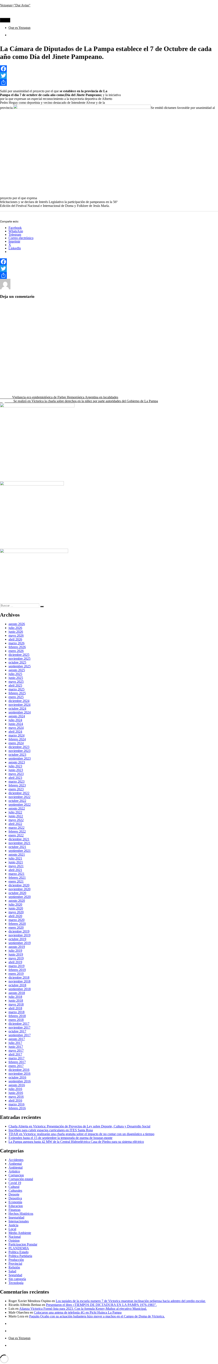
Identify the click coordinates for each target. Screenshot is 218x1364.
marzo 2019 (16, 966)
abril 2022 (15, 824)
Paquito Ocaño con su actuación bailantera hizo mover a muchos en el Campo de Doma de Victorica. (97, 1316)
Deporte (79, 288)
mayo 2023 (16, 774)
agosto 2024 (17, 716)
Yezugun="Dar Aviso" (15, 5)
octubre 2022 (17, 801)
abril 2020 (15, 916)
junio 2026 (16, 631)
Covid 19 (15, 1183)
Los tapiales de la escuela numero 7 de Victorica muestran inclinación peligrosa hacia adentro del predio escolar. (131, 1301)
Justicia (13, 1225)
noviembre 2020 (19, 889)
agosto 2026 (17, 624)
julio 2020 (15, 904)
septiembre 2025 (20, 666)
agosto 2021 (17, 854)
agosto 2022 (17, 808)
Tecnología (16, 1283)
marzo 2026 (16, 643)
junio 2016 (16, 1093)
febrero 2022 (17, 831)
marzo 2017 (16, 1058)
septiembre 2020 (20, 897)
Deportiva (15, 1198)
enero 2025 (16, 697)
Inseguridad (16, 1217)
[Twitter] (109, 75)
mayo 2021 (16, 866)
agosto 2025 (17, 670)
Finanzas (14, 1210)
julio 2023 (15, 766)
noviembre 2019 (19, 935)
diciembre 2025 (19, 654)
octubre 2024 (17, 708)
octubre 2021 (17, 847)
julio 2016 (15, 1089)
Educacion (16, 1206)
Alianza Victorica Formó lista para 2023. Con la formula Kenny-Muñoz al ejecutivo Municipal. (83, 1308)
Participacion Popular (23, 1244)
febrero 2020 (17, 923)
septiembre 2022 (20, 804)
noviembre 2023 (19, 751)
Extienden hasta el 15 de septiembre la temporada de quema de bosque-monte (60, 1138)
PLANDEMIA (19, 1248)
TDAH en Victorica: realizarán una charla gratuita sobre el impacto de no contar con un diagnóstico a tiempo (81, 1134)
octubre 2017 (17, 1031)
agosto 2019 (17, 947)
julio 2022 (15, 812)
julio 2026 (15, 628)
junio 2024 (16, 724)
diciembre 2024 (19, 701)
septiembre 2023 (20, 758)
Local (12, 1229)
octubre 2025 (17, 662)
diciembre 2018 (19, 977)
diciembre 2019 (19, 931)
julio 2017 (15, 1043)
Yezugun (16, 288)
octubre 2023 (17, 754)
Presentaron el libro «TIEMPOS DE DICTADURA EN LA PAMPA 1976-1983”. (101, 1305)
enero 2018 (16, 1020)
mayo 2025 (16, 681)
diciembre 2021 (19, 839)
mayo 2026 (16, 635)
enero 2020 (16, 927)
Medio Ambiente (20, 1233)
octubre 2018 (17, 985)
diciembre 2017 (19, 1023)
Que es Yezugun (19, 27)
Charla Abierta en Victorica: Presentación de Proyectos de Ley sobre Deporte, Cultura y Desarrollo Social (79, 1126)
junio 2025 (16, 678)
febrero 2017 (17, 1062)
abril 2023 (15, 777)
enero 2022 (16, 835)
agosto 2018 (17, 993)
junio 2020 (16, 908)
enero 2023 (16, 789)
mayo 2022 (16, 820)
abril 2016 (15, 1100)
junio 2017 (16, 1046)
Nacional (15, 1236)
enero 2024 (16, 743)
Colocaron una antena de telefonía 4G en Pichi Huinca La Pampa (78, 1312)
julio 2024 (15, 720)
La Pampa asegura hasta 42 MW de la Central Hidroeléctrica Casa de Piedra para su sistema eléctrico (76, 1141)
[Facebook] (109, 68)
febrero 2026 (17, 647)
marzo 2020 (16, 920)
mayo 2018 (16, 1004)
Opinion (14, 1240)
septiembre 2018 (20, 989)
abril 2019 (15, 962)
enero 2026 (16, 651)
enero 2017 (16, 1066)
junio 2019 (16, 954)
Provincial (141, 288)
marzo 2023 (16, 781)
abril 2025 (15, 685)
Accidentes (16, 1160)
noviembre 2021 (19, 843)
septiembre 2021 (20, 850)
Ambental (15, 1163)
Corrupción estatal (21, 1179)
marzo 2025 (16, 689)
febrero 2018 (17, 1016)
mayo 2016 (16, 1096)
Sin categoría (17, 1279)
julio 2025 (15, 674)
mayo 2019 (16, 958)
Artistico (54, 288)
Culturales (15, 1190)
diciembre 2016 (19, 1070)
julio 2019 (15, 950)
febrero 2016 (17, 1108)
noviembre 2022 (19, 797)
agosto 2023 (17, 762)
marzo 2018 (16, 1012)
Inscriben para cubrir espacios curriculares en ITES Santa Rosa (51, 1130)
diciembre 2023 (19, 747)
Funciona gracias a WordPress (51, 1352)
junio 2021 (16, 862)
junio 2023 (16, 770)
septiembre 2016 (20, 1081)
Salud (12, 1271)
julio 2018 (15, 997)
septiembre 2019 (20, 943)
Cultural (67, 288)
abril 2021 (15, 870)
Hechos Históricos (99, 288)
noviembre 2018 (19, 981)
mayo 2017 (16, 1050)
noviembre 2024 (19, 704)
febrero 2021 (17, 877)
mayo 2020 (16, 912)
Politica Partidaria (20, 1256)
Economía (15, 1202)
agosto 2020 (17, 900)
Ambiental (16, 1167)
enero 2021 (16, 881)
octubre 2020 (17, 893)
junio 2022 (16, 816)
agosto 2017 (17, 1039)
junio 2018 (16, 1000)
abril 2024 (15, 731)
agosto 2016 (17, 1085)
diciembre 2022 (19, 793)
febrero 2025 (17, 693)
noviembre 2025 (19, 658)
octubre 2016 (17, 1077)
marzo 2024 (16, 735)
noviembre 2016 (19, 1073)
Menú (5, 20)
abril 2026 (15, 639)
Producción (16, 1260)
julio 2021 (15, 858)
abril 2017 (15, 1054)
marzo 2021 (16, 874)
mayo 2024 (16, 728)
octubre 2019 (17, 939)
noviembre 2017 (19, 1027)
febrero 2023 (17, 785)
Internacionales (19, 1221)
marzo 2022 (16, 827)
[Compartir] (109, 82)
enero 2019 (16, 973)
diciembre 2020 (19, 885)
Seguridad (15, 1275)
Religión (14, 1267)
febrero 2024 (17, 739)
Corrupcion (16, 1175)
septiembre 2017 (20, 1035)
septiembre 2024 (20, 712)
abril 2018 (15, 1008)
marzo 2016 (16, 1104)
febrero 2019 (17, 970)
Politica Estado (123, 288)
